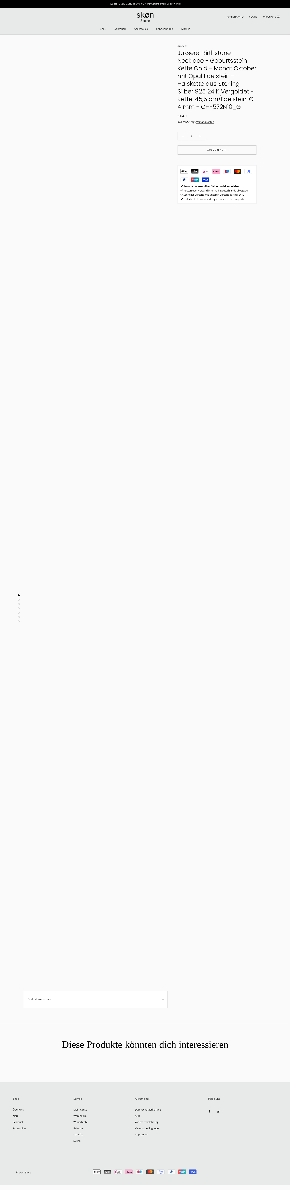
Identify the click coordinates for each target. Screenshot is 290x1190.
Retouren (78, 1128)
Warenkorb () (271, 16)
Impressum (141, 1134)
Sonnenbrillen (164, 29)
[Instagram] (218, 1111)
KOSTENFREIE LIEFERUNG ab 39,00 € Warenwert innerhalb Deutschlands (145, 3)
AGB (137, 1116)
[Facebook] (209, 1111)
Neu (15, 1116)
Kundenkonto (235, 16)
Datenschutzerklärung (148, 1109)
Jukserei (182, 46)
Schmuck (120, 29)
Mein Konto (80, 1109)
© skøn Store (23, 1173)
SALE (103, 29)
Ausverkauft (217, 149)
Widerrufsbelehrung (146, 1122)
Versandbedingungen (147, 1128)
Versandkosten (205, 122)
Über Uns (18, 1109)
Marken (185, 29)
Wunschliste (80, 1122)
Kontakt (78, 1134)
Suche (253, 16)
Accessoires (141, 29)
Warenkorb (80, 1116)
